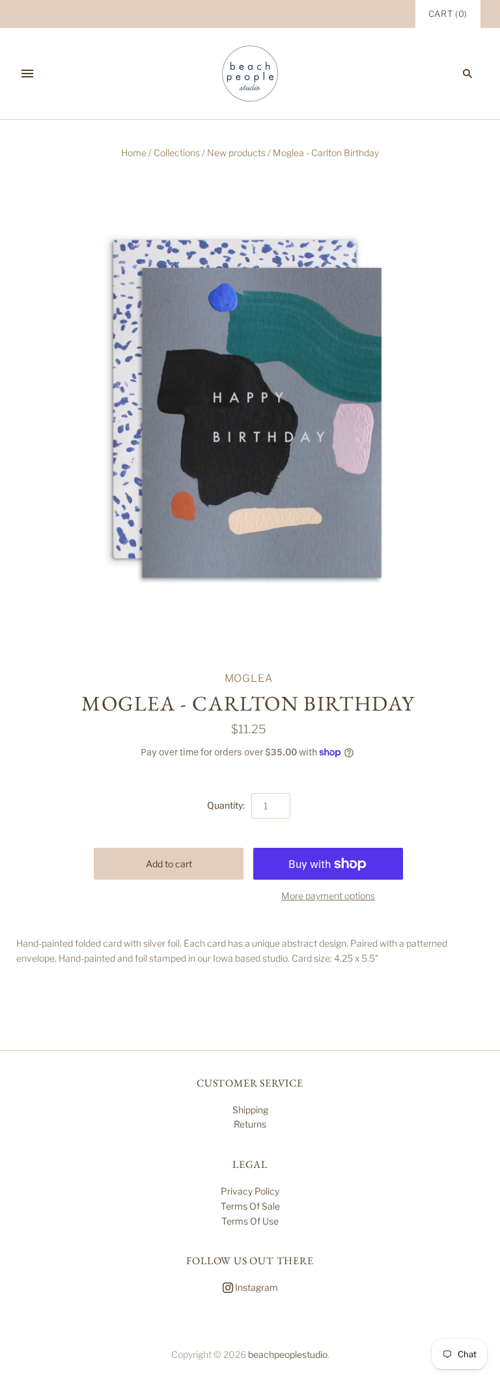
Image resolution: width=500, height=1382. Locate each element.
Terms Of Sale (250, 1206)
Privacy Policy (250, 1191)
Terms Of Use (250, 1220)
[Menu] (27, 73)
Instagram (255, 1287)
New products (236, 152)
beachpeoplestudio (287, 1354)
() (447, 13)
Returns (250, 1124)
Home (133, 152)
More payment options (328, 895)
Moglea (249, 678)
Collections (177, 152)
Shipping (250, 1109)
